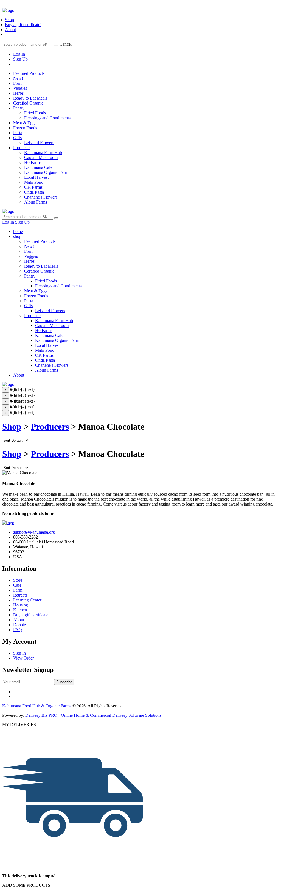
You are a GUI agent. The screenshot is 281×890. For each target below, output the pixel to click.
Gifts (17, 137)
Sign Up (20, 59)
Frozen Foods (25, 127)
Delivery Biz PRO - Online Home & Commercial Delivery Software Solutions (93, 715)
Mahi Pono (44, 350)
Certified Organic (28, 103)
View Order (23, 658)
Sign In (19, 653)
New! (18, 78)
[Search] (56, 45)
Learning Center (27, 600)
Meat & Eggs (24, 122)
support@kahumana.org (34, 532)
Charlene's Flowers (51, 365)
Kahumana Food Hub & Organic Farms (36, 706)
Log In (19, 54)
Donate (19, 624)
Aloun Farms (46, 370)
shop (17, 236)
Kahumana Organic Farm (57, 340)
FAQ (17, 629)
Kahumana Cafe (49, 335)
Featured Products (28, 73)
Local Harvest (47, 345)
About (10, 29)
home (18, 231)
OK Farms (44, 355)
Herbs (18, 93)
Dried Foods (46, 281)
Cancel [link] (66, 44)
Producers (21, 147)
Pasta (17, 132)
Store (17, 580)
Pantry (18, 108)
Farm (17, 590)
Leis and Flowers (50, 310)
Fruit (17, 83)
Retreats (20, 595)
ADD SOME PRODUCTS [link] (26, 885)
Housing (20, 605)
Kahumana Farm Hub (54, 320)
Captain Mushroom (52, 325)
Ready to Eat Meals (30, 98)
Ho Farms (43, 330)
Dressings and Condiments (58, 286)
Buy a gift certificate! (23, 24)
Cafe (17, 585)
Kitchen (20, 610)
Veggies (20, 88)
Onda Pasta (45, 360)
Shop (9, 19)
